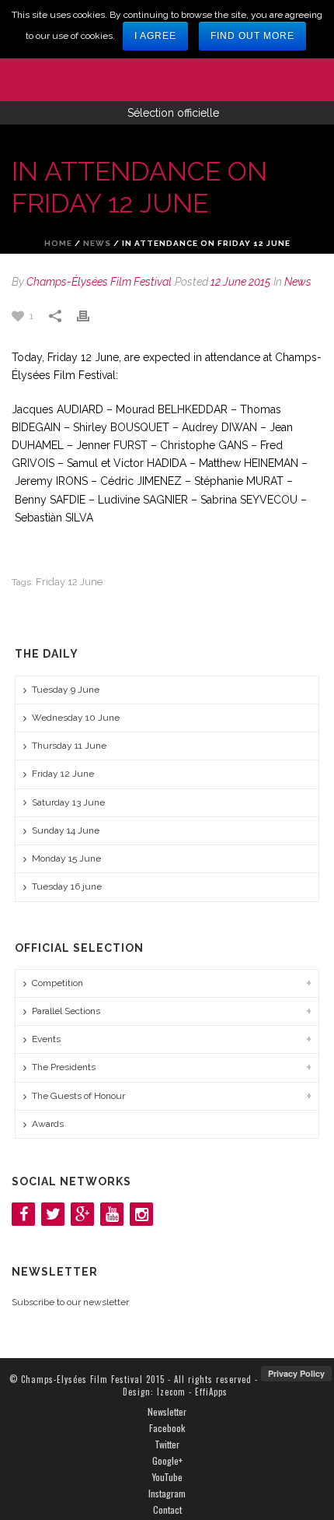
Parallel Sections (66, 1011)
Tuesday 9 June (65, 689)
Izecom (171, 1391)
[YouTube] (112, 1214)
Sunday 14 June (65, 830)
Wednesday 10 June (76, 717)
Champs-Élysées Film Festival (99, 282)
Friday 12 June (69, 582)
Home (58, 243)
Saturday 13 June (68, 802)
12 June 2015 (240, 282)
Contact (167, 1510)
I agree (155, 35)
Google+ (167, 1461)
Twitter (167, 1444)
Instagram (167, 1493)
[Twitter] (52, 1214)
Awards (48, 1123)
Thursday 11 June (69, 745)
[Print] (91, 316)
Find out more (252, 35)
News (97, 243)
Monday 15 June (66, 858)
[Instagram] (141, 1214)
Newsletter (167, 1412)
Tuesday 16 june (67, 886)
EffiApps (211, 1391)
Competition (57, 983)
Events (46, 1039)
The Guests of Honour (78, 1095)
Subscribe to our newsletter (70, 1302)
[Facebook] (23, 1214)
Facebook (167, 1428)
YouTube (167, 1477)
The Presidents (64, 1067)
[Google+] (82, 1214)
